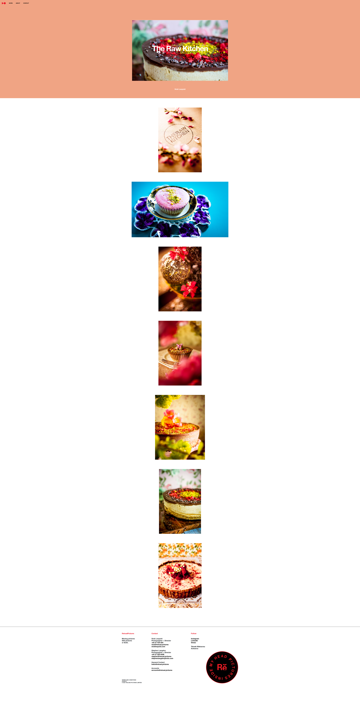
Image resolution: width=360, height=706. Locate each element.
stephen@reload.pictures (161, 656)
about (18, 3)
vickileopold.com (158, 647)
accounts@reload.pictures (162, 670)
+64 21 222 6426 (158, 655)
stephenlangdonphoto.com (162, 658)
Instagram (195, 639)
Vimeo (193, 643)
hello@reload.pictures (160, 664)
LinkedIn (194, 641)
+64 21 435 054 (157, 643)
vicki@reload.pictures (160, 645)
